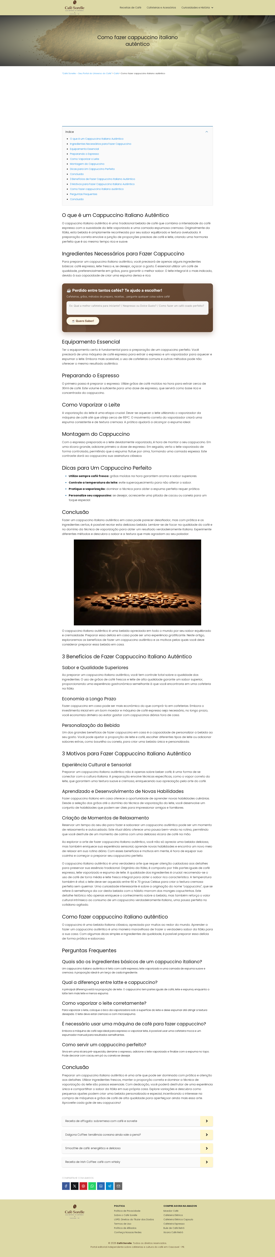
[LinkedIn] (101, 1186)
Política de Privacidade (127, 1210)
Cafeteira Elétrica (173, 1215)
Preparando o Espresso (84, 154)
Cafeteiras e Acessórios (161, 7)
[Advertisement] (137, 100)
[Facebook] (66, 1186)
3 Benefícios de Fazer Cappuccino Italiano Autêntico (102, 179)
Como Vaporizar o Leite (84, 159)
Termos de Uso (122, 1223)
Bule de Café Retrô (173, 1228)
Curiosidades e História (195, 7)
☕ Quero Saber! (83, 321)
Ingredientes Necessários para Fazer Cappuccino (100, 144)
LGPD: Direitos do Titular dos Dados (134, 1219)
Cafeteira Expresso (174, 1223)
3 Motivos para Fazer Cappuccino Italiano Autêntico (102, 184)
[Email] (118, 1186)
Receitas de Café (130, 7)
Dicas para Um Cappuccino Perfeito (92, 169)
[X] (74, 1186)
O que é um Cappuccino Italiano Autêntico (96, 139)
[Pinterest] (83, 1186)
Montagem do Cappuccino (87, 164)
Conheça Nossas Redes (127, 1232)
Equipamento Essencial (84, 149)
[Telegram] (109, 1186)
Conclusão (77, 174)
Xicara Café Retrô (173, 1232)
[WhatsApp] (92, 1186)
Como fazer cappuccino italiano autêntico (97, 189)
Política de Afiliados (125, 1228)
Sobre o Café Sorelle (125, 1215)
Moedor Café (170, 1210)
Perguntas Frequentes (83, 194)
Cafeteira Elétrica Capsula (178, 1219)
